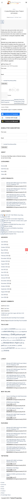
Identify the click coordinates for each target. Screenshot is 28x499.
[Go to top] (25, 497)
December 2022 (5, 258)
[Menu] (2, 2)
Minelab (6, 343)
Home (2, 482)
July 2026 (3, 241)
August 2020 (4, 291)
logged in (10, 109)
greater (10, 340)
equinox (24, 331)
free (9, 334)
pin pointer (13, 345)
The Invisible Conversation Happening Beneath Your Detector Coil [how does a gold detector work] (15, 220)
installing (13, 340)
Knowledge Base (6, 495)
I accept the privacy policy (9, 80)
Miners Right (14, 343)
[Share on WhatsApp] (10, 90)
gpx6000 (23, 337)
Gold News (4, 168)
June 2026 (3, 244)
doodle (19, 331)
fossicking (4, 334)
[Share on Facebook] (12, 90)
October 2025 (4, 247)
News (14, 9)
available (12, 329)
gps (18, 337)
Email (2, 74)
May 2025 (3, 250)
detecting (10, 331)
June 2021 (3, 272)
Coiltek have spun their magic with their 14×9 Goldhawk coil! (12, 314)
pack (2, 345)
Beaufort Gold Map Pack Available (15, 317)
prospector (11, 348)
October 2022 (4, 261)
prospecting (4, 348)
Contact (3, 490)
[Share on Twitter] (15, 90)
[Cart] (26, 2)
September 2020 (5, 289)
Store (8, 305)
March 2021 (4, 275)
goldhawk (18, 334)
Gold (13, 334)
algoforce (6, 329)
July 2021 (3, 269)
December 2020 (5, 280)
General (3, 166)
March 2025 (4, 252)
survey (22, 348)
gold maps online (9, 337)
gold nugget (15, 337)
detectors (16, 331)
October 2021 (4, 266)
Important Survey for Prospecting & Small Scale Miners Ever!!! (19, 101)
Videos (3, 174)
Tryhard (19, 17)
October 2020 (4, 286)
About (2, 493)
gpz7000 (7, 340)
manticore (19, 340)
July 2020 (3, 294)
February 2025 (5, 255)
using (2, 350)
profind (20, 345)
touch (25, 348)
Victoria (6, 350)
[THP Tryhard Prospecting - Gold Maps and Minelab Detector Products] (14, 2)
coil (1, 331)
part (8, 345)
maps (24, 340)
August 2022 (4, 264)
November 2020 (5, 283)
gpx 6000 (3, 340)
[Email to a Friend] (18, 90)
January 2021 (4, 277)
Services (3, 484)
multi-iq (21, 343)
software (19, 348)
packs (6, 345)
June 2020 (3, 297)
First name (3, 68)
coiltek (5, 331)
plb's (17, 345)
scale (16, 348)
